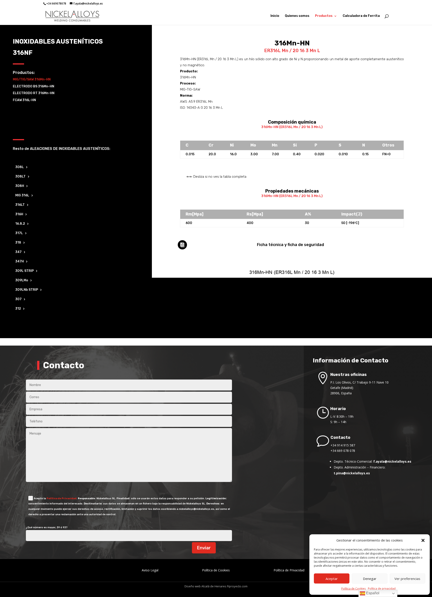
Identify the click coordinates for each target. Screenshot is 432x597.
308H (19, 186)
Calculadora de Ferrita (361, 16)
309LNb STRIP (26, 290)
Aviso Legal (150, 570)
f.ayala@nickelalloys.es (392, 461)
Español (372, 593)
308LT (20, 176)
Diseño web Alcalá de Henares (205, 586)
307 (18, 299)
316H (19, 214)
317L (19, 233)
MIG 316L (22, 195)
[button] (423, 540)
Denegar (369, 578)
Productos (324, 16)
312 (18, 309)
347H (19, 261)
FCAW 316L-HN (24, 100)
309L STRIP (24, 271)
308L (19, 167)
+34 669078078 (56, 3)
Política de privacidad (382, 588)
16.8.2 (20, 224)
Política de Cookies (353, 588)
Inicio (274, 16)
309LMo (21, 280)
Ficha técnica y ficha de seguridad (290, 244)
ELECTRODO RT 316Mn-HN (33, 93)
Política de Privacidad (61, 498)
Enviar (204, 547)
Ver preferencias (407, 578)
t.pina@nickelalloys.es (352, 473)
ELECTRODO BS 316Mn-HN (33, 86)
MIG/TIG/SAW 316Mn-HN (32, 79)
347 (18, 252)
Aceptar (332, 578)
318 (18, 242)
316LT (20, 205)
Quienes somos (297, 16)
